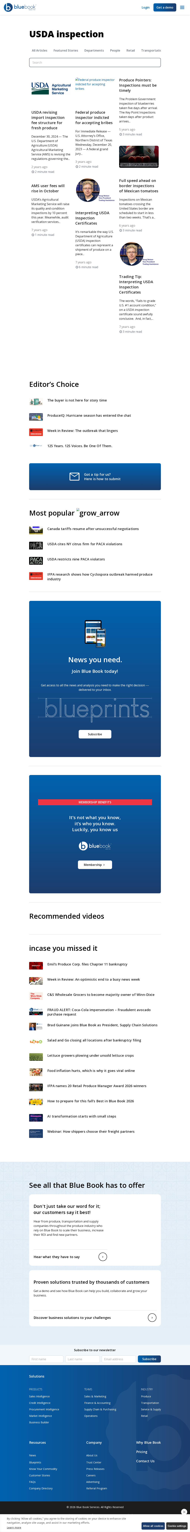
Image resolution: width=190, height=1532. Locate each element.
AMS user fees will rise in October (48, 188)
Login (146, 7)
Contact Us (145, 1461)
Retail (131, 50)
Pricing (141, 1451)
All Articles (39, 50)
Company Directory (41, 1488)
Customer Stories (39, 1475)
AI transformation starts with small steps (82, 1116)
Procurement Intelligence (44, 1409)
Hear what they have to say (57, 1257)
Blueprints (35, 1462)
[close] (184, 1512)
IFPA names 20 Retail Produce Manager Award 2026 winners (96, 1086)
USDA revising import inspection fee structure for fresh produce (48, 120)
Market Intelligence (40, 1416)
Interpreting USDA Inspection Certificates (92, 218)
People (115, 50)
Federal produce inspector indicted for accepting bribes (94, 117)
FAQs (32, 1482)
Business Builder (39, 1422)
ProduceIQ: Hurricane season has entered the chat (89, 415)
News (32, 1455)
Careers (91, 1475)
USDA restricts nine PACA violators (76, 559)
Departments (94, 50)
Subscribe (95, 734)
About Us (91, 1455)
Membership (93, 865)
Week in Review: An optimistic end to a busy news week (94, 979)
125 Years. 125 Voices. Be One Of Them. (80, 446)
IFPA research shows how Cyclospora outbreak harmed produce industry (100, 576)
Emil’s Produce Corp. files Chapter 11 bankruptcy (87, 964)
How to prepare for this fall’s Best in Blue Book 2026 (90, 1101)
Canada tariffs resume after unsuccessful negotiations (93, 528)
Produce (146, 1396)
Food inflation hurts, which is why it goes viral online (91, 1070)
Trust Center (93, 1462)
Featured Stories (66, 50)
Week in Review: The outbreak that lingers (83, 430)
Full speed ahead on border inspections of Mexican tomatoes (138, 185)
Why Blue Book (148, 1442)
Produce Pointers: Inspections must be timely (138, 85)
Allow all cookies (153, 1526)
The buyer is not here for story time (77, 400)
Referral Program (96, 1488)
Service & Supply (151, 1409)
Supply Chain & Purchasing (100, 1409)
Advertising (92, 1482)
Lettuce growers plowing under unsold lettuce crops (91, 1055)
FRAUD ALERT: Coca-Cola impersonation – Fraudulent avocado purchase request (99, 1012)
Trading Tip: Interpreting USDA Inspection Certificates (136, 284)
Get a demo (164, 7)
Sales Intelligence (39, 1396)
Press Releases (95, 1469)
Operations (91, 1416)
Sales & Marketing (95, 1396)
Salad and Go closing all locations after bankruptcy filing (94, 1040)
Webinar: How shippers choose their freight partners (91, 1131)
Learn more (14, 1527)
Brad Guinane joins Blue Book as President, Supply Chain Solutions (102, 1025)
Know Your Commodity (43, 1469)
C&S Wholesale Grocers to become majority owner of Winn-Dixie (101, 994)
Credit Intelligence (39, 1403)
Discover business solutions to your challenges (72, 1317)
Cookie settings (177, 1526)
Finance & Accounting (97, 1403)
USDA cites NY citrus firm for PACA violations (84, 544)
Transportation (152, 50)
